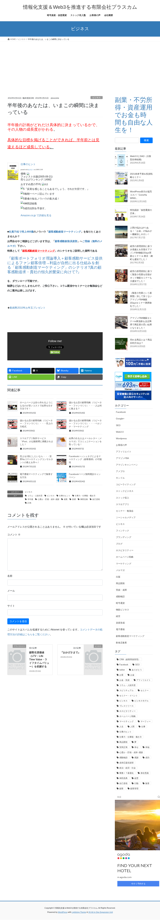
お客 (121, 675)
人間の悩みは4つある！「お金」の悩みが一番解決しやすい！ (141, 230)
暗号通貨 (120, 603)
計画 (29, 503)
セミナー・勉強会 (124, 511)
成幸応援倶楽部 (126, 763)
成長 (66, 499)
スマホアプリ (122, 504)
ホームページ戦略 (124, 557)
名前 (9, 576)
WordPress (62, 912)
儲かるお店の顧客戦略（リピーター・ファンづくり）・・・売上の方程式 (36, 423)
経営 (118, 616)
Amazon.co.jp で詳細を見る (36, 215)
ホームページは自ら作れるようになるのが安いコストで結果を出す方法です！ (36, 405)
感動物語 (120, 596)
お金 (132, 675)
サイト (11, 605)
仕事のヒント (28, 164)
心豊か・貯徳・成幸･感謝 (48, 499)
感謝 (136, 757)
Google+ (120, 418)
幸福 (147, 747)
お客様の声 (121, 445)
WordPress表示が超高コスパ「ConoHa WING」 (141, 194)
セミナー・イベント (128, 695)
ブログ (119, 543)
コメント (13, 534)
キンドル (120, 478)
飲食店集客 (121, 642)
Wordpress (121, 438)
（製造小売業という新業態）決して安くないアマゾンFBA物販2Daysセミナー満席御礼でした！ (141, 299)
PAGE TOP (153, 890)
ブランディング (123, 537)
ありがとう (137, 670)
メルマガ (120, 570)
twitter (122, 670)
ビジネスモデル (141, 701)
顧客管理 (134, 788)
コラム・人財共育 (35, 496)
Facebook (121, 412)
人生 (121, 726)
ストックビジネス (124, 491)
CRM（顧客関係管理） (129, 659)
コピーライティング (126, 484)
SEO (118, 425)
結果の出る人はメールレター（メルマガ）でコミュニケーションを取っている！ (85, 441)
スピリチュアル (126, 690)
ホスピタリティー (124, 550)
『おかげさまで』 (70, 652)
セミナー (144, 690)
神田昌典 (84, 499)
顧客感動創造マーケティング (64, 231)
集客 (147, 783)
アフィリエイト (123, 451)
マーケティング (123, 563)
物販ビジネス (122, 609)
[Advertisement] (80, 65)
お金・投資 (124, 680)
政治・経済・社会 (127, 768)
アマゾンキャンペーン (127, 464)
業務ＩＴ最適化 (126, 773)
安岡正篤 (123, 747)
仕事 (143, 726)
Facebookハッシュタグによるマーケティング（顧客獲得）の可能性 (85, 459)
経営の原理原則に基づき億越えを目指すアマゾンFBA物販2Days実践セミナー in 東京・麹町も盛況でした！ (141, 253)
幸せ (136, 747)
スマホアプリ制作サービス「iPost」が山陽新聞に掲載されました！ (36, 441)
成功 (147, 757)
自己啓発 (96, 499)
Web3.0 (120, 432)
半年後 (30, 499)
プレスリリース (126, 706)
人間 (132, 726)
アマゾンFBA (122, 458)
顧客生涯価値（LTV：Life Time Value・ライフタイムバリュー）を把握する (39, 659)
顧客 (121, 788)
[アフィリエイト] (17, 650)
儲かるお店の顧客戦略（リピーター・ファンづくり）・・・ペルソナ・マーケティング (85, 423)
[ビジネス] (93, 650)
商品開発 (120, 583)
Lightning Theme (79, 912)
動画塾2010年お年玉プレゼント (27, 307)
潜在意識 (144, 773)
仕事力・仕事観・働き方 (85, 496)
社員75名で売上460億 (21, 231)
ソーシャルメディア (126, 517)
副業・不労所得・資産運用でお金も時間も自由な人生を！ (134, 114)
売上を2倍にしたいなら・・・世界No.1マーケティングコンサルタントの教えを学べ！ (36, 459)
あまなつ (31, 169)
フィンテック (122, 530)
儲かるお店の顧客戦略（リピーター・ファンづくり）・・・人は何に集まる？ (85, 405)
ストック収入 (122, 497)
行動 (136, 783)
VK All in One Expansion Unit (100, 912)
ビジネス (96, 97)
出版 (118, 577)
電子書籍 (120, 629)
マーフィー (145, 721)
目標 (74, 499)
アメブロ (120, 471)
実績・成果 (121, 590)
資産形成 (120, 623)
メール (11, 590)
